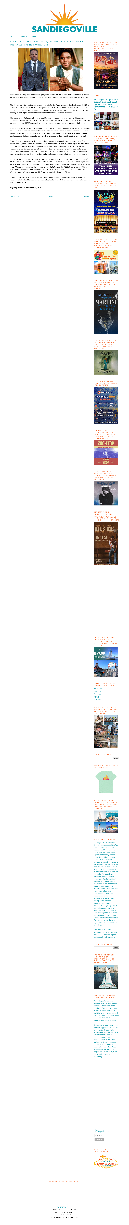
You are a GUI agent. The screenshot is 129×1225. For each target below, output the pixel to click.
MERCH (33, 37)
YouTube (97, 700)
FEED (13, 37)
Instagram (98, 688)
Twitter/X (97, 694)
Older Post (87, 196)
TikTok (96, 697)
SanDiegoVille (64, 1207)
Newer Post (14, 196)
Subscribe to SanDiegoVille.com (102, 1131)
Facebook (97, 691)
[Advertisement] (106, 601)
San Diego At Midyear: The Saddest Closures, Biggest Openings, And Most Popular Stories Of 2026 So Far (106, 104)
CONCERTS (23, 37)
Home (51, 196)
